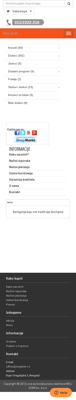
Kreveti (15, 47)
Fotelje (14, 79)
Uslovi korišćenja (21, 173)
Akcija (10, 320)
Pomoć (10, 304)
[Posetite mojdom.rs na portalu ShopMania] (25, 139)
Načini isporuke (19, 160)
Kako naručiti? (19, 154)
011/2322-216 (27, 22)
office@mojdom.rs (18, 366)
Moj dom (10, 33)
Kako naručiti (15, 286)
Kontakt (14, 192)
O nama (14, 185)
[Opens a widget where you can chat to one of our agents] (61, 393)
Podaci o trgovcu (17, 345)
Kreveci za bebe (20, 95)
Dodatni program (21, 71)
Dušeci (16, 55)
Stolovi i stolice (20, 87)
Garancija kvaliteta (22, 179)
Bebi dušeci (17, 102)
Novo (9, 325)
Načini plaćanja (19, 167)
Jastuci (14, 63)
